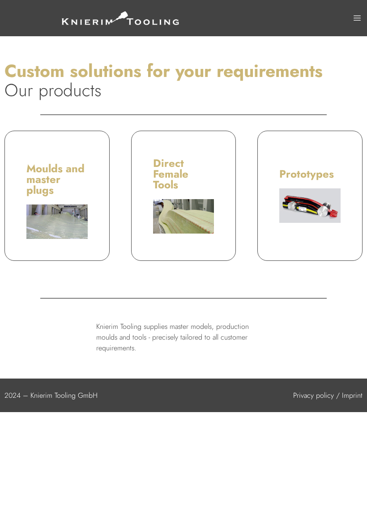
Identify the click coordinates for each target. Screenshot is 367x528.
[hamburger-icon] (357, 18)
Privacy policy (313, 395)
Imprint (352, 395)
